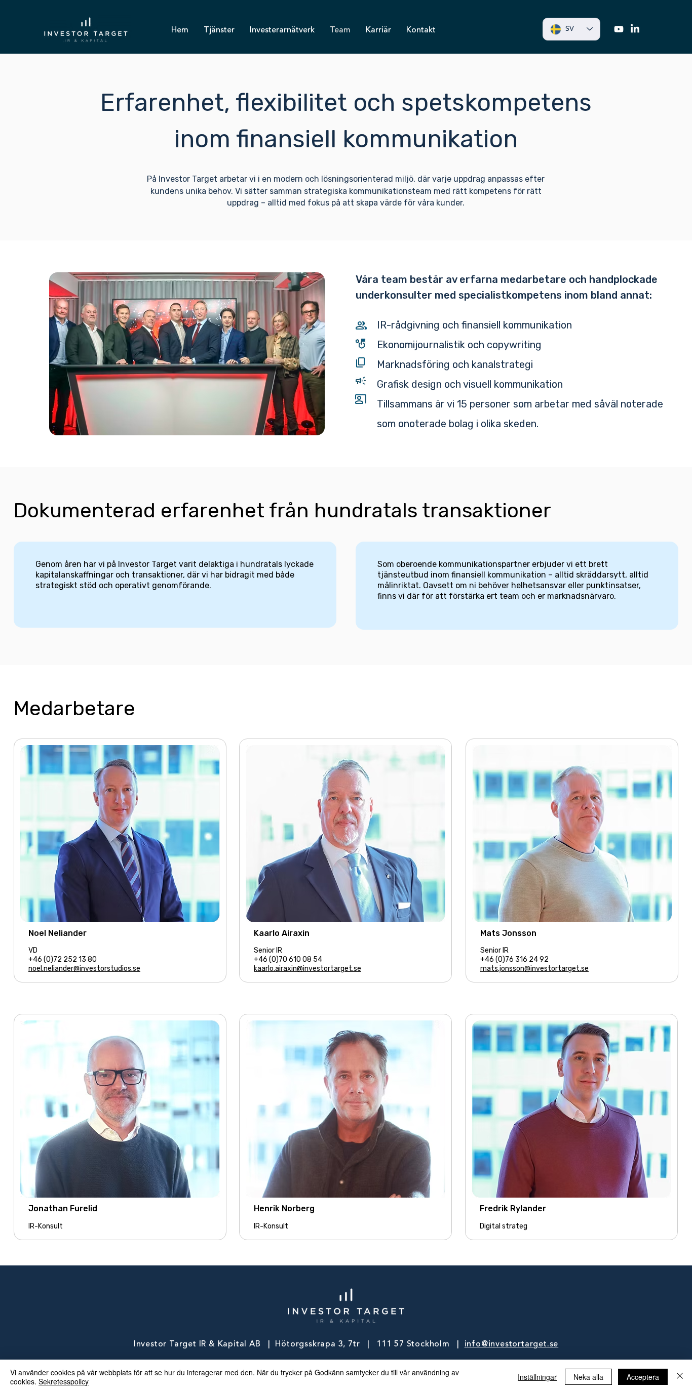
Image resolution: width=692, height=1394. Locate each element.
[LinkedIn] (635, 29)
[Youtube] (618, 29)
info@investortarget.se (512, 1344)
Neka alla (588, 1377)
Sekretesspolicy (64, 1381)
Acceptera (643, 1377)
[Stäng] (680, 1377)
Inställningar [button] (537, 1377)
